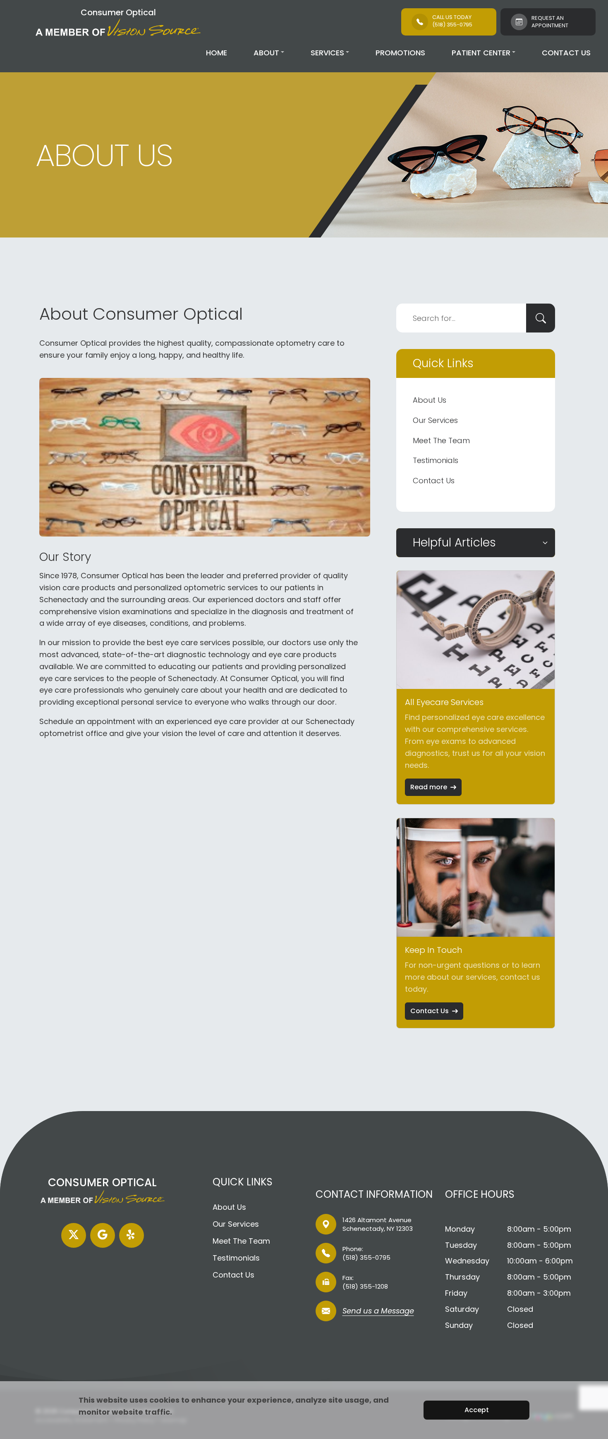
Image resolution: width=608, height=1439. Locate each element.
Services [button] (327, 52)
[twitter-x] (73, 1235)
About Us (429, 400)
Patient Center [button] (481, 52)
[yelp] (131, 1235)
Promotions (400, 52)
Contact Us (566, 52)
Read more (428, 787)
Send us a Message (378, 1312)
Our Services (435, 420)
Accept (476, 1410)
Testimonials (435, 460)
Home (216, 52)
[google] (102, 1235)
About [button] (266, 52)
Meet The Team (441, 440)
